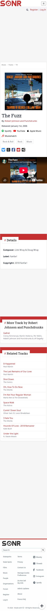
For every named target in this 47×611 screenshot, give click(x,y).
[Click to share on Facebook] (13, 150)
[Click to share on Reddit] (18, 150)
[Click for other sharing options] (23, 150)
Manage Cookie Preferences (23, 574)
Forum (5, 589)
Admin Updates (23, 588)
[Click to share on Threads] (8, 150)
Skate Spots (7, 562)
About (20, 594)
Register (34, 9)
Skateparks (7, 556)
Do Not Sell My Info (22, 581)
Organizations (8, 583)
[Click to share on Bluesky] (3, 150)
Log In (43, 9)
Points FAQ (22, 599)
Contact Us (22, 567)
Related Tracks (17, 353)
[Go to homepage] (11, 3)
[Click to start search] (27, 10)
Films (5, 567)
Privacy (20, 562)
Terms (20, 556)
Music (5, 573)
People (5, 578)
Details (12, 240)
